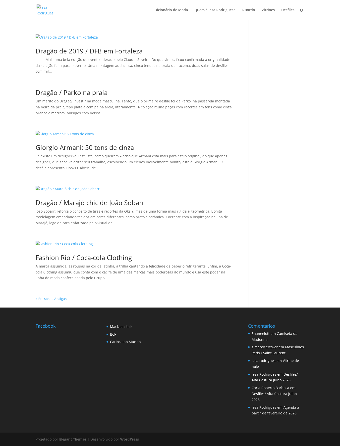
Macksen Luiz (121, 326)
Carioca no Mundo (125, 341)
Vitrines (268, 10)
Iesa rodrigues (264, 360)
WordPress (129, 439)
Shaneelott (261, 333)
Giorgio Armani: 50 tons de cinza (85, 147)
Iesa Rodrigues (264, 374)
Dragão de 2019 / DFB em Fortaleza (89, 50)
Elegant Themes (72, 439)
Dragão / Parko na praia (72, 92)
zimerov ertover (265, 347)
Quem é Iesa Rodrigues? (214, 10)
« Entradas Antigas (51, 298)
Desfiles (287, 10)
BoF (113, 334)
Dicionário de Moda (171, 10)
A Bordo (248, 10)
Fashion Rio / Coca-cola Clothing (84, 257)
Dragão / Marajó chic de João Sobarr (90, 202)
